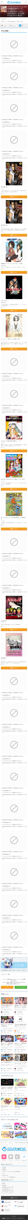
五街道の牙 (3, 621)
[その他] (22, 25)
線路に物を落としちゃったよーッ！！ (7, 1106)
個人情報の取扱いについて (7, 1189)
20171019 (21, 21)
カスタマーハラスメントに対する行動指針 (11, 1171)
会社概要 (4, 1167)
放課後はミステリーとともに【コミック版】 (12, 263)
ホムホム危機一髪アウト (7, 1062)
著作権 (3, 1183)
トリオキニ (7, 1210)
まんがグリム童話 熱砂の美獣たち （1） (11, 441)
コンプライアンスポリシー (7, 1192)
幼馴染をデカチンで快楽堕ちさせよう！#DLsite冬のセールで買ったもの (20, 1007)
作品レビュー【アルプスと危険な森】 (7, 1025)
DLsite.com (7, 1201)
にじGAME (21, 1201)
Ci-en (8, 1206)
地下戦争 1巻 (4, 187)
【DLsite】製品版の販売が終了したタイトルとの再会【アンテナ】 (20, 1026)
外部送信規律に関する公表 (7, 1190)
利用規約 (4, 1169)
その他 (20, 15)
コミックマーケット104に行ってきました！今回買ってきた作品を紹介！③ (20, 1064)
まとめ (10, 1142)
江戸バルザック (5, 300)
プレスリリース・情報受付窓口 (8, 1177)
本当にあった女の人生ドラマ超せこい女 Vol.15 (13, 479)
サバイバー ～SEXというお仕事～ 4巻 (10, 339)
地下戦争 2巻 (4, 225)
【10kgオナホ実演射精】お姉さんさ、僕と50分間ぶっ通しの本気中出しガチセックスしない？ (7, 1089)
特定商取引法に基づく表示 (7, 1187)
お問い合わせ (5, 1175)
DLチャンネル (14, 2)
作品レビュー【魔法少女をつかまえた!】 (20, 1044)
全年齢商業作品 (13, 21)
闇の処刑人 (3, 658)
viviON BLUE (21, 1206)
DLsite (5, 21)
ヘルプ (3, 1173)
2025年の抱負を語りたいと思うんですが (7, 1006)
